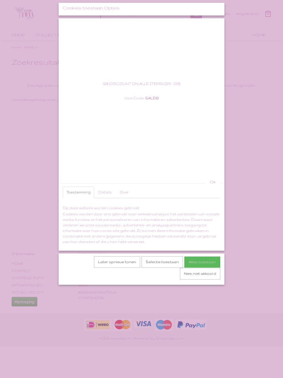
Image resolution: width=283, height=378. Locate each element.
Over (124, 192)
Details (105, 192)
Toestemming (78, 192)
